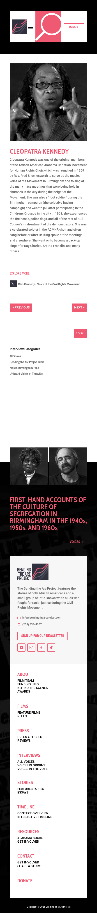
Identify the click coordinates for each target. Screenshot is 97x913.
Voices (75, 542)
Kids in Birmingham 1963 (24, 368)
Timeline (26, 807)
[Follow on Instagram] (31, 647)
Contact (25, 856)
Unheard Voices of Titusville (26, 374)
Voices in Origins (31, 765)
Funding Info (28, 684)
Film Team (25, 680)
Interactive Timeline (34, 817)
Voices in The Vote (32, 769)
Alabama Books (30, 838)
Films (22, 706)
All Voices (15, 356)
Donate (73, 27)
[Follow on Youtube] (21, 647)
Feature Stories (30, 789)
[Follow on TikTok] (51, 647)
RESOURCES (28, 831)
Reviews (23, 740)
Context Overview (32, 813)
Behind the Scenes (32, 688)
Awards (23, 691)
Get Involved (28, 841)
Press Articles (29, 737)
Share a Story (29, 866)
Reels (22, 716)
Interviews (28, 755)
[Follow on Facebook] (41, 647)
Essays (22, 792)
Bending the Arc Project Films (27, 362)
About (23, 674)
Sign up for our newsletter (42, 636)
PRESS (23, 730)
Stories (25, 782)
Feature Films (28, 712)
